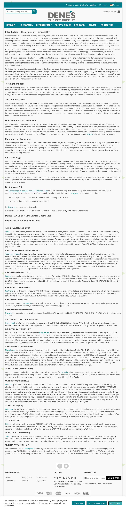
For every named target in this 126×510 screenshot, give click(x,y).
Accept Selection (96, 503)
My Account (41, 481)
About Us (24, 481)
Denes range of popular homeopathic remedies (28, 191)
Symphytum (28, 448)
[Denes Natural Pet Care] (61, 16)
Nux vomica (44, 333)
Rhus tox (8, 384)
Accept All (115, 503)
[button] (103, 5)
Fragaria (90, 134)
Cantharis (9, 291)
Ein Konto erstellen (88, 5)
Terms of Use (10, 481)
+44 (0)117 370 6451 (65, 477)
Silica (7, 424)
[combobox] (19, 12)
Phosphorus (10, 350)
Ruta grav (9, 409)
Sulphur (8, 436)
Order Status (42, 477)
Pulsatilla (64, 372)
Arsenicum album (12, 254)
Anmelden (70, 5)
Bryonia (8, 276)
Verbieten (78, 503)
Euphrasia (27, 303)
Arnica (7, 232)
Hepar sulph (10, 323)
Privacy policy (26, 477)
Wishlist (8, 477)
